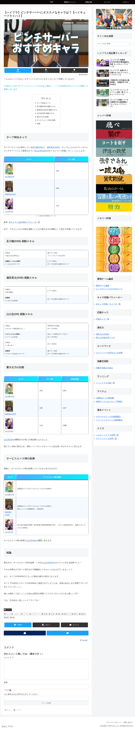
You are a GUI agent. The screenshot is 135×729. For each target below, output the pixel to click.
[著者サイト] (25, 633)
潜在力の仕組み (102, 334)
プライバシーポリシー (113, 722)
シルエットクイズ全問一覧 (107, 435)
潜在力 (75, 614)
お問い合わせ (127, 722)
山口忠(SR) (41, 151)
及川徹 (45, 614)
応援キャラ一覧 (102, 319)
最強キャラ (67, 614)
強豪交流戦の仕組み (104, 368)
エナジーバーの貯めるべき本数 (109, 353)
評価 (13, 617)
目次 (43, 98)
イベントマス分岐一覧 (105, 383)
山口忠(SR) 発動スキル (45, 113)
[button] (130, 43)
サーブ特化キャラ (43, 103)
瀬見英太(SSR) (53, 147)
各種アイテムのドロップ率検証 (109, 401)
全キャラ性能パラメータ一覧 (108, 304)
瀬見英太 (83, 614)
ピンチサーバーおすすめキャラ (109, 289)
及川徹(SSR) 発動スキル (46, 106)
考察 (7, 617)
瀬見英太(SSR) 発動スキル (47, 110)
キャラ (8, 614)
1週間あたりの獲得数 (105, 398)
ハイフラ (8, 609)
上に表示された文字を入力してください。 (22, 694)
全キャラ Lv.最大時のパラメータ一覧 (24, 222)
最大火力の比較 (43, 117)
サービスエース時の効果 (46, 120)
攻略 (59, 614)
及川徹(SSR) (37, 147)
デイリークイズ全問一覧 (106, 439)
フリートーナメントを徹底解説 (109, 420)
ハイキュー (16, 614)
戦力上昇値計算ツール (105, 338)
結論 (38, 123)
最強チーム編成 (102, 285)
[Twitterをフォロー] (67, 633)
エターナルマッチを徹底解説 (108, 417)
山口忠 (52, 614)
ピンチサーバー (35, 614)
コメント (9, 658)
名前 (6, 682)
